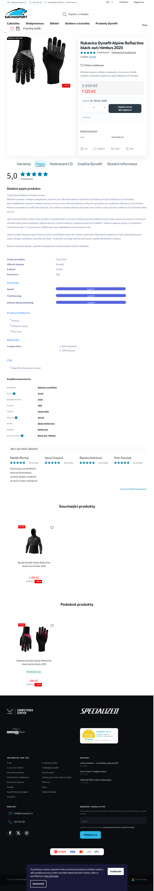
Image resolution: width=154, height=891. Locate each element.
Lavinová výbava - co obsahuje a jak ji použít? (99, 763)
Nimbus (52, 435)
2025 (40, 405)
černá (40, 393)
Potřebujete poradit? (50, 767)
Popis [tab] (40, 164)
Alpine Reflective (46, 423)
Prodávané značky (49, 763)
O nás (9, 763)
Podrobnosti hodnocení (124, 52)
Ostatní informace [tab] (122, 164)
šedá (40, 399)
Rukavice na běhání (47, 387)
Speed (41, 417)
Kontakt (10, 787)
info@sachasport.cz (23, 813)
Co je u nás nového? (15, 767)
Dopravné (11, 796)
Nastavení (38, 883)
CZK (108, 2)
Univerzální (43, 411)
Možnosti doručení (88, 131)
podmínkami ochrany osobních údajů (118, 827)
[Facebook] (10, 833)
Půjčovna (46, 782)
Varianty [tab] (24, 164)
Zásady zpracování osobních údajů (56, 777)
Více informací (51, 876)
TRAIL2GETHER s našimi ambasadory (95, 780)
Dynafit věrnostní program (17, 792)
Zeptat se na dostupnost (125, 108)
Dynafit (92, 57)
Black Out (42, 435)
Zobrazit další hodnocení (133, 489)
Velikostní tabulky (49, 792)
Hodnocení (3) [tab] (61, 164)
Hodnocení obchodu (15, 782)
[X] (18, 833)
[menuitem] (13, 23)
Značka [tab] (90, 164)
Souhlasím (116, 871)
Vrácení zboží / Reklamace (18, 777)
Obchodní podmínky (15, 772)
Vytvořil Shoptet (141, 880)
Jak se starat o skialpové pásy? (93, 771)
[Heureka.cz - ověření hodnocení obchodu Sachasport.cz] (99, 735)
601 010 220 (19, 821)
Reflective (43, 429)
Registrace (139, 2)
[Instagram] (26, 833)
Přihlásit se (90, 835)
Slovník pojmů (48, 772)
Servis (44, 787)
